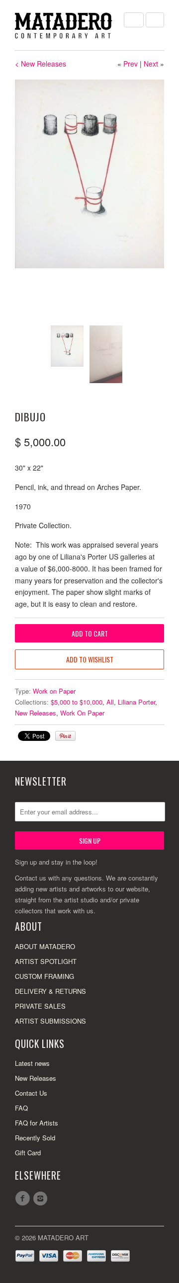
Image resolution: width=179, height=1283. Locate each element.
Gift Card (28, 1152)
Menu (134, 19)
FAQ (21, 1108)
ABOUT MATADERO (45, 946)
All (110, 702)
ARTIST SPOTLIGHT (46, 961)
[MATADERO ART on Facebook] (24, 1198)
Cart (155, 19)
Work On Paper (82, 713)
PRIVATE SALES (40, 1006)
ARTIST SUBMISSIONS (50, 1021)
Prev (130, 64)
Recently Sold (35, 1137)
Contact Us (31, 1093)
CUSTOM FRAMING (44, 976)
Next (151, 64)
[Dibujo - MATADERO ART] (89, 174)
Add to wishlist (89, 659)
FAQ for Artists (36, 1122)
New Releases (35, 713)
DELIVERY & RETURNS (50, 991)
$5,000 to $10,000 (76, 702)
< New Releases (40, 64)
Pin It (65, 736)
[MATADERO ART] (64, 25)
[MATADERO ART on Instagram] (42, 1198)
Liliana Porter (136, 702)
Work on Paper (54, 691)
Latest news (32, 1063)
